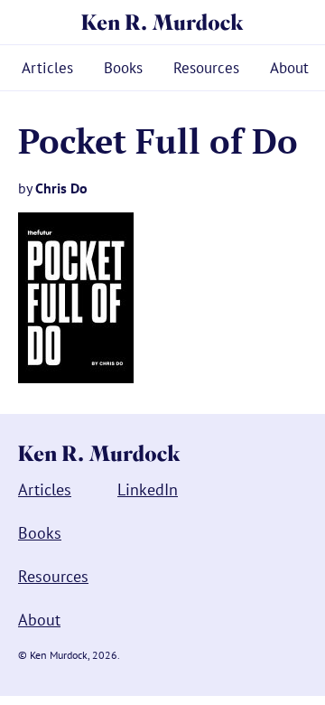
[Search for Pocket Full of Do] (76, 378)
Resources (206, 68)
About (289, 68)
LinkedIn (147, 489)
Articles (47, 68)
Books (123, 68)
